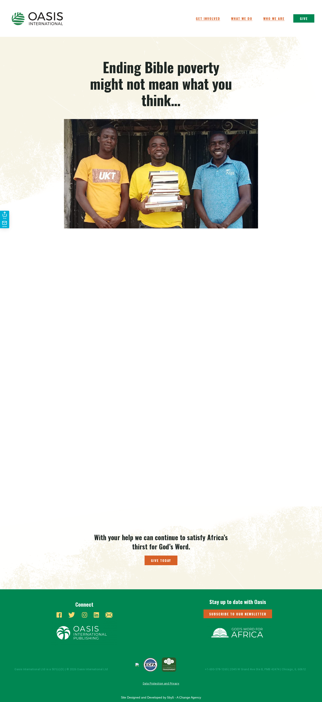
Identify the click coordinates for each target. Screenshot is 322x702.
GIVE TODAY (161, 560)
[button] (237, 613)
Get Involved (208, 18)
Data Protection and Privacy (161, 683)
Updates (4, 226)
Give (304, 18)
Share (4, 218)
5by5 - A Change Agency (184, 697)
